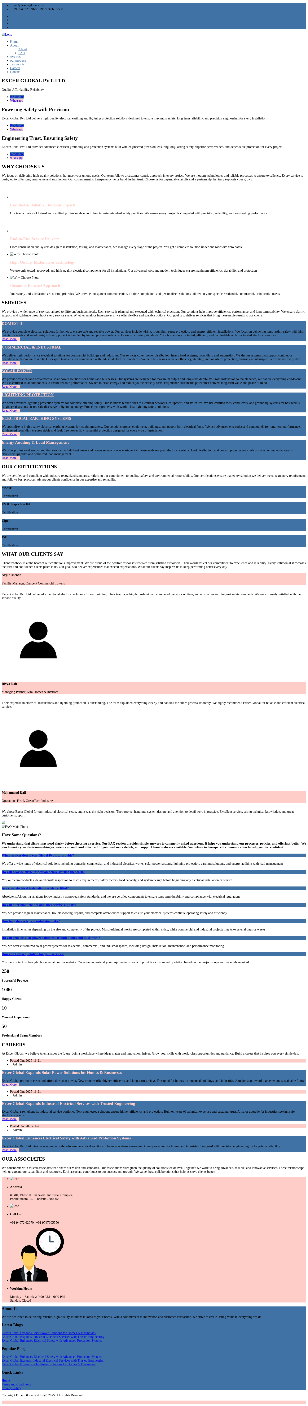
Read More (9, 339)
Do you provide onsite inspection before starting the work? (43, 872)
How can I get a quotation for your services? (33, 954)
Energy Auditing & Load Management (35, 442)
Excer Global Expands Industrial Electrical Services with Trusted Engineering (68, 1103)
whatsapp (16, 157)
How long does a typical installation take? (31, 921)
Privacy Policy (11, 1388)
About (14, 45)
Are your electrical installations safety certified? (35, 888)
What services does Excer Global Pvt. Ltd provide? (38, 855)
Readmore (17, 96)
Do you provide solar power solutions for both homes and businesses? (51, 937)
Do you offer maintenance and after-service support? (39, 905)
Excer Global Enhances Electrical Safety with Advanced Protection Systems (66, 1138)
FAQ (21, 53)
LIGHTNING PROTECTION (28, 395)
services (15, 56)
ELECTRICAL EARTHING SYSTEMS (36, 418)
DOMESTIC (13, 323)
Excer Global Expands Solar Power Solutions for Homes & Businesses (62, 1072)
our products (18, 60)
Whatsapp (16, 100)
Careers (15, 68)
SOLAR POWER (17, 371)
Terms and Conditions (16, 1384)
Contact (15, 72)
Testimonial (17, 64)
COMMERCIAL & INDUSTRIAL (32, 347)
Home (14, 41)
